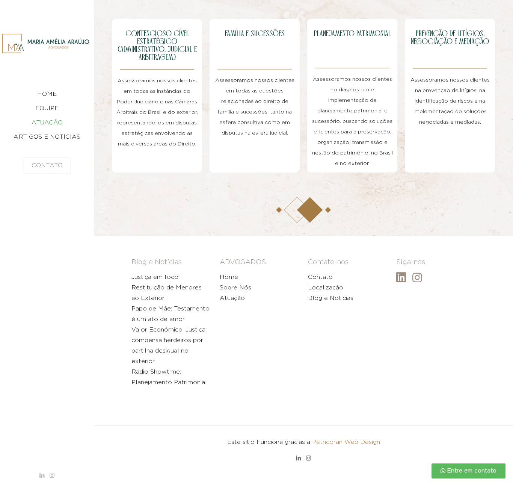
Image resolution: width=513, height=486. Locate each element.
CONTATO (47, 165)
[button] (468, 470)
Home (229, 277)
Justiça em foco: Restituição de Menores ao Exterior (166, 287)
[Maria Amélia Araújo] (47, 43)
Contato (320, 277)
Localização (325, 288)
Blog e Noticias (330, 298)
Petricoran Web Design (346, 442)
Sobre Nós (235, 288)
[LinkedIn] (42, 475)
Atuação (232, 298)
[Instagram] (52, 475)
